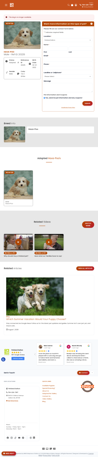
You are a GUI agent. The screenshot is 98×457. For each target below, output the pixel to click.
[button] (35, 355)
